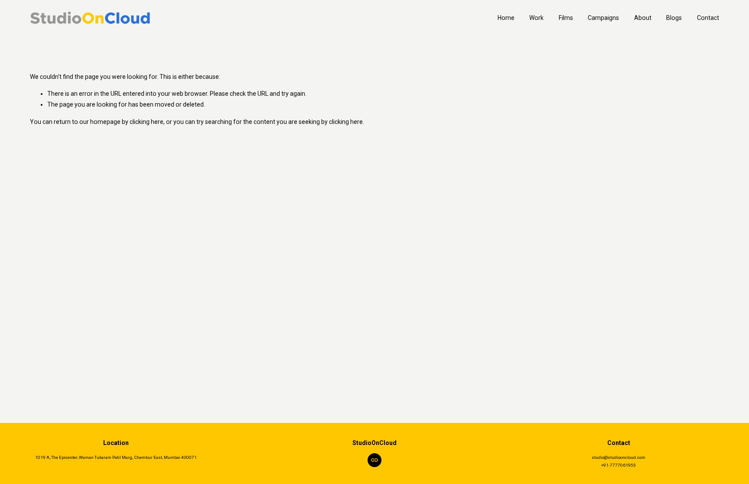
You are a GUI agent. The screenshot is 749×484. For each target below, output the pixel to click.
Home (506, 17)
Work (536, 17)
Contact (708, 17)
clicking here (146, 121)
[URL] (374, 460)
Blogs (674, 17)
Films (566, 17)
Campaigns (603, 17)
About (642, 17)
